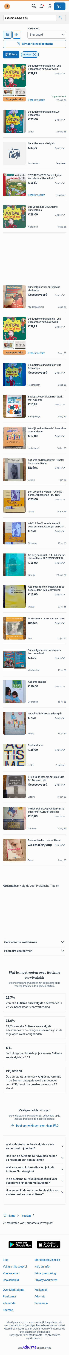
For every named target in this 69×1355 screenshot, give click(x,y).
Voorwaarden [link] (11, 1273)
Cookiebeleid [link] (11, 1280)
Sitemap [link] (8, 1310)
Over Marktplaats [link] (13, 1289)
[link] (7, 6)
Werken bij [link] (40, 1289)
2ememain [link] (41, 1303)
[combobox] (30, 18)
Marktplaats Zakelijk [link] (47, 1260)
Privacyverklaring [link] (45, 1273)
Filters (13, 54)
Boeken (27, 54)
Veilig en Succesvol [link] (15, 1266)
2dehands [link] (9, 1303)
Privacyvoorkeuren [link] (46, 1280)
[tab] (7, 35)
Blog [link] (5, 1260)
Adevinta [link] (39, 1296)
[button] (42, 6)
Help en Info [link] (42, 1266)
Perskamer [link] (9, 1296)
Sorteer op (33, 28)
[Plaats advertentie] (59, 6)
